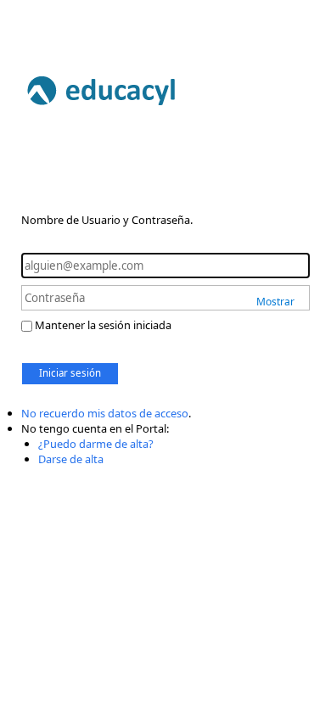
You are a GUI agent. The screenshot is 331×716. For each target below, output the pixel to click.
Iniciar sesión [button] (70, 372)
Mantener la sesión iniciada (103, 325)
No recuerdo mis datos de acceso (104, 413)
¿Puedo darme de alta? (96, 443)
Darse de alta (71, 459)
